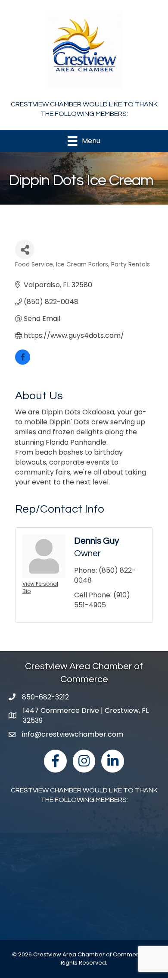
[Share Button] (24, 249)
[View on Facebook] (22, 362)
